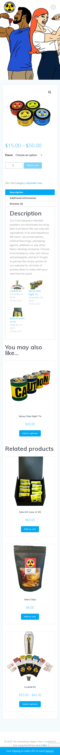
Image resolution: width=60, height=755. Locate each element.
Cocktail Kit (15, 290)
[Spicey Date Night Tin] (36, 284)
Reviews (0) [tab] (16, 203)
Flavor (9, 155)
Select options (30, 433)
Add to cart (33, 165)
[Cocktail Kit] (17, 284)
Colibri (43, 745)
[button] (50, 92)
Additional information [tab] (23, 198)
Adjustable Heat (34, 183)
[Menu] (53, 7)
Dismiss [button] (50, 750)
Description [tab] (16, 192)
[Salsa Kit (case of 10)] (17, 312)
